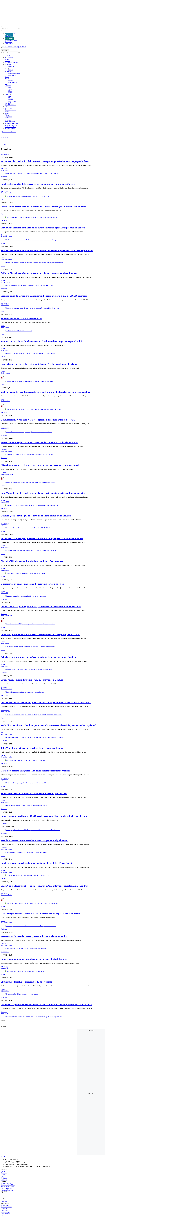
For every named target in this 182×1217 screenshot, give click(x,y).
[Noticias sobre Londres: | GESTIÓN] (14, 47)
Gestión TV (8, 113)
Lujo (9, 87)
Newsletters (8, 42)
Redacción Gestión (6, 193)
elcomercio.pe (5, 1205)
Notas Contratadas (10, 110)
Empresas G (9, 35)
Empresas (7, 36)
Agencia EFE (5, 170)
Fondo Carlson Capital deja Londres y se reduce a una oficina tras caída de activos (41, 606)
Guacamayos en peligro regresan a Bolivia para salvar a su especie (33, 584)
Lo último (7, 55)
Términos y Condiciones (8, 1185)
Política (10, 70)
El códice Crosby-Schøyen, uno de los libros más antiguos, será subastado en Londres (42, 538)
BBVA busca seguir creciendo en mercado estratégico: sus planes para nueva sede (40, 465)
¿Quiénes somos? (6, 1183)
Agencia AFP (5, 643)
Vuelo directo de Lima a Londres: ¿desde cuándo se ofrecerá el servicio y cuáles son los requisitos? (48, 725)
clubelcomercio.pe (6, 1207)
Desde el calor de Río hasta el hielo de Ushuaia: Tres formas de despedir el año (39, 364)
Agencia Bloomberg (7, 474)
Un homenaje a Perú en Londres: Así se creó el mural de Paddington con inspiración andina (45, 392)
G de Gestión (9, 38)
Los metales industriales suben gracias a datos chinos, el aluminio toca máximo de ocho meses (46, 702)
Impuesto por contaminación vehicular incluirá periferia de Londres (34, 959)
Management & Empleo (12, 62)
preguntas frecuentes (11, 128)
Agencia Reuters (6, 711)
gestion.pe (8, 120)
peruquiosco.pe (5, 1213)
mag (2, 1215)
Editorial (10, 80)
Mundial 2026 (9, 43)
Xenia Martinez (5, 373)
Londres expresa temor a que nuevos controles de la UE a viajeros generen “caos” (40, 634)
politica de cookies (10, 127)
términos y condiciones (11, 123)
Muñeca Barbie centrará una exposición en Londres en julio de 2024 (34, 793)
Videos (7, 115)
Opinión (7, 79)
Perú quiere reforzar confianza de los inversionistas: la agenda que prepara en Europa (43, 227)
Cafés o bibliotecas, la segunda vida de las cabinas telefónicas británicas (35, 770)
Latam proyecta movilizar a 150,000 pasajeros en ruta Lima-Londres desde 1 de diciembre (45, 816)
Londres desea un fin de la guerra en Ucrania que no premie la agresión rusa (38, 184)
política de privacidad (11, 125)
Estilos (10, 92)
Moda (10, 91)
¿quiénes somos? (10, 122)
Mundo (7, 94)
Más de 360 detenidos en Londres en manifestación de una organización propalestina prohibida (47, 250)
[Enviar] (19, 28)
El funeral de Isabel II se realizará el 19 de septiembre (27, 982)
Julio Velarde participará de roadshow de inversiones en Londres (32, 748)
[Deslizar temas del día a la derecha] (1, 47)
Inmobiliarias (12, 75)
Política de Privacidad (7, 1186)
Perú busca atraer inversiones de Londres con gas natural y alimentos (34, 840)
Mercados (11, 66)
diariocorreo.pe (5, 1212)
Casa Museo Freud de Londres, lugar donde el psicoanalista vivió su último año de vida (43, 493)
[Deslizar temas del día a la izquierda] (1, 30)
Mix (6, 106)
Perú (6, 68)
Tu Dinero (8, 71)
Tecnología (8, 103)
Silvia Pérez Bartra (6, 895)
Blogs (6, 84)
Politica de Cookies (6, 1188)
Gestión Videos (5, 282)
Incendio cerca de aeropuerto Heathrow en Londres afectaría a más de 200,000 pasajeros (44, 296)
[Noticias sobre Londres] (8, 132)
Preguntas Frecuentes (7, 1190)
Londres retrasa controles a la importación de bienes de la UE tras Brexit (36, 863)
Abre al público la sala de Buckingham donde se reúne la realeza (32, 561)
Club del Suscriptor (10, 105)
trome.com (4, 1210)
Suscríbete (4, 1201)
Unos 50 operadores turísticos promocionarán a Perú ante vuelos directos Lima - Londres (44, 886)
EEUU (10, 96)
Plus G (7, 77)
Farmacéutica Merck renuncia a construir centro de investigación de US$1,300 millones (43, 206)
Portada (7, 59)
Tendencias (8, 86)
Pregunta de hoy (13, 82)
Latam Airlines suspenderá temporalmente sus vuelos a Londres (32, 680)
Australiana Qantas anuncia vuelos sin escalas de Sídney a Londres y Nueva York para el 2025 (46, 1004)
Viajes (10, 89)
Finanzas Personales (11, 40)
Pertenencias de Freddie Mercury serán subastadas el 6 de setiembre (34, 936)
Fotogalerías (8, 117)
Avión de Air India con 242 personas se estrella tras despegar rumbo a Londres (39, 273)
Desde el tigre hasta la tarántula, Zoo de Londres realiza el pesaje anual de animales (41, 913)
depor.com (4, 1208)
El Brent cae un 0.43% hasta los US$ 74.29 (21, 318)
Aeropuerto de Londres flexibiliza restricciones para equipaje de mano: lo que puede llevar (45, 161)
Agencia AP (4, 593)
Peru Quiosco (9, 57)
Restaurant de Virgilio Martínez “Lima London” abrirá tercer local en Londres (39, 442)
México (10, 98)
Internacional (12, 101)
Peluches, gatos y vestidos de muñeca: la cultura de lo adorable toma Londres (38, 657)
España (10, 99)
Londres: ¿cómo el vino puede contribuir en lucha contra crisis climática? (37, 515)
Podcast (7, 111)
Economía (8, 64)
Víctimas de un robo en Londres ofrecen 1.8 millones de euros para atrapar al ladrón (42, 341)
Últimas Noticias (10, 33)
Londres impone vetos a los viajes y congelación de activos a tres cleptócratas (38, 420)
